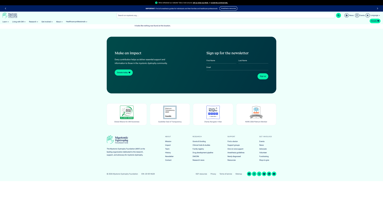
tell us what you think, (201, 3)
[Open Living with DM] (25, 21)
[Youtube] (274, 174)
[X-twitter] (259, 174)
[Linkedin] (269, 174)
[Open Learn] (8, 21)
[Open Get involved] (52, 21)
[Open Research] (37, 21)
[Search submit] (338, 15)
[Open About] (62, 21)
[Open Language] (379, 15)
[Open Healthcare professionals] (86, 21)
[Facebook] (249, 174)
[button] (5, 8)
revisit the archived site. (219, 3)
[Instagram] (254, 174)
